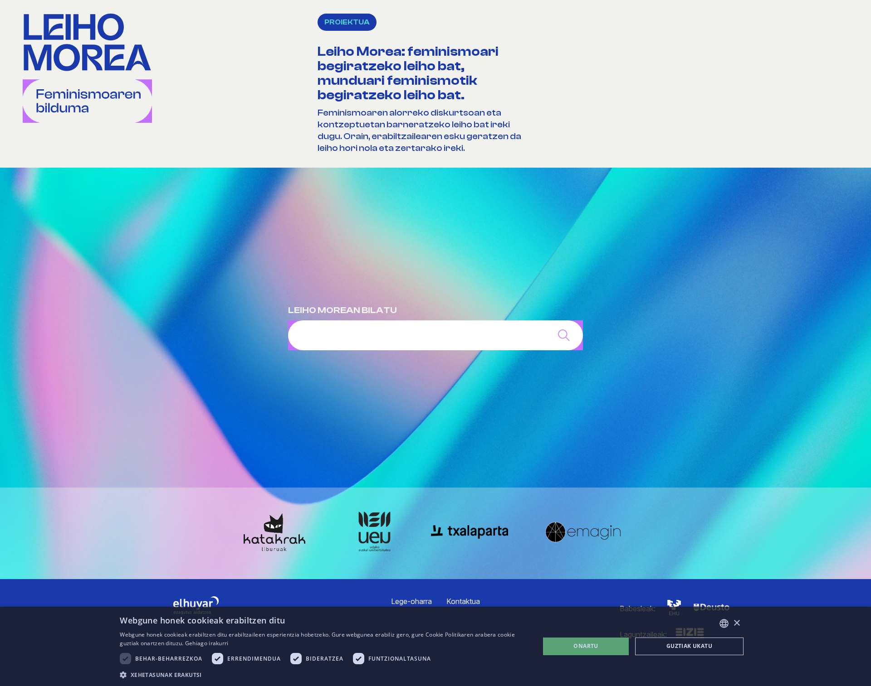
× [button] (736, 623)
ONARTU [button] (585, 646)
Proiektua (347, 22)
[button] (323, 674)
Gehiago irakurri (207, 643)
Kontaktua (463, 601)
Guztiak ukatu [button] (689, 646)
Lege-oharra (411, 601)
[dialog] (435, 646)
